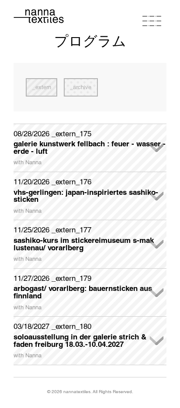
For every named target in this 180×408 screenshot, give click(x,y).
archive (82, 87)
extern (43, 87)
